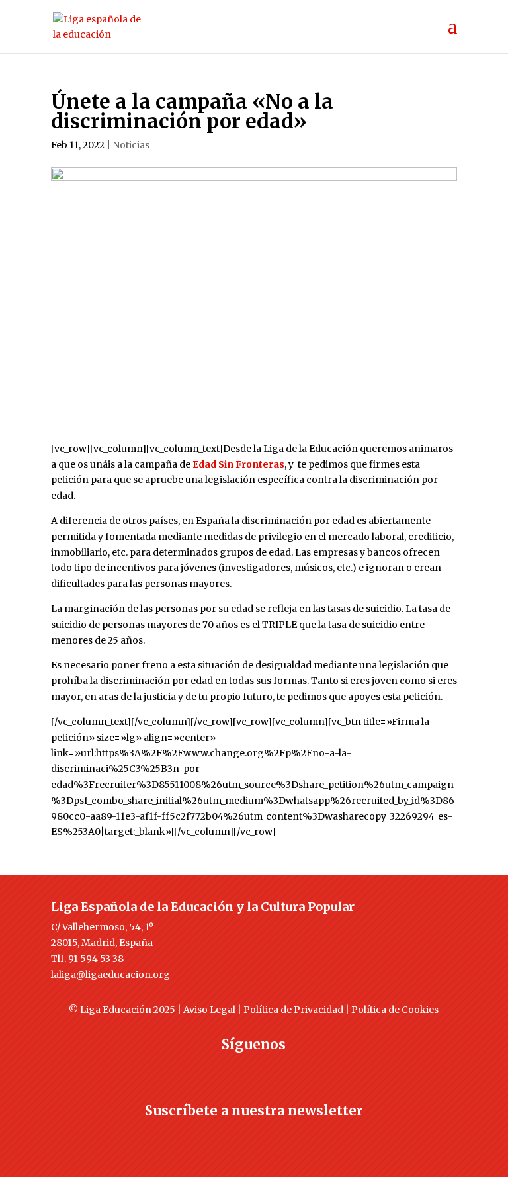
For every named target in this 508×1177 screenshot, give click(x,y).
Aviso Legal (209, 1010)
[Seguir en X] (227, 1068)
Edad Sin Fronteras (238, 464)
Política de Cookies (395, 1010)
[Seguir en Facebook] (201, 1068)
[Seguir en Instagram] (254, 1068)
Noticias (130, 145)
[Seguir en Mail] (254, 1134)
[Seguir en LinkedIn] (307, 1068)
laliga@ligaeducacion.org (110, 975)
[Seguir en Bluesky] (280, 1068)
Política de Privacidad (293, 1010)
